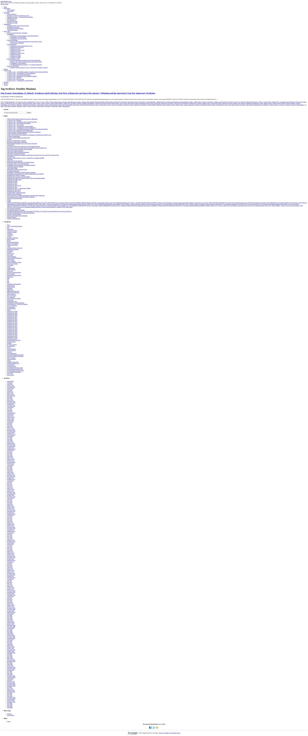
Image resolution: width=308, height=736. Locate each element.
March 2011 (10, 586)
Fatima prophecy (59, 103)
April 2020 (10, 440)
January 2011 (10, 589)
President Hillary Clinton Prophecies (16, 192)
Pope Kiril (82, 105)
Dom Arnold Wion (27, 103)
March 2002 (10, 689)
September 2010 (11, 595)
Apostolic (83, 102)
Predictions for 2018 (12, 327)
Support (6, 69)
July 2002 (9, 687)
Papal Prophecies (10, 102)
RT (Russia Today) (12, 344)
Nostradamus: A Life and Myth (18, 37)
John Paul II (178, 103)
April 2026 (10, 384)
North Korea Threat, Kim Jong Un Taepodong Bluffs (20, 162)
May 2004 (9, 673)
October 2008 (10, 628)
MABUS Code (11, 285)
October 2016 (10, 495)
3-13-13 (42, 102)
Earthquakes (10, 251)
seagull (185, 105)
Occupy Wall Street (12, 305)
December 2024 (11, 395)
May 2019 (9, 455)
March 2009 (10, 621)
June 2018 (9, 468)
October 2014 (10, 530)
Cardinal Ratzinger (184, 102)
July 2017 (9, 482)
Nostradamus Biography (13, 27)
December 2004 (11, 667)
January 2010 (10, 606)
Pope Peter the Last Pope (92, 105)
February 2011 (10, 587)
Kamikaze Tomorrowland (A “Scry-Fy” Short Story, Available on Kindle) (29, 67)
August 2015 (10, 515)
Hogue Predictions (11, 44)
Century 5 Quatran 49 (207, 102)
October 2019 (10, 447)
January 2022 (10, 419)
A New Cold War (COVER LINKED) (17, 133)
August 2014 (10, 533)
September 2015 (11, 514)
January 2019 (10, 460)
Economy (9, 252)
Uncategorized (10, 365)
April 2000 (10, 707)
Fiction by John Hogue (13, 66)
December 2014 (11, 527)
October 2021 (10, 420)
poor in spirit (61, 105)
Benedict (92, 102)
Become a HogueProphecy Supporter (16, 140)
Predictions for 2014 (12, 321)
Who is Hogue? (11, 10)
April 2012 (10, 567)
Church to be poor (233, 102)
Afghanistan (10, 229)
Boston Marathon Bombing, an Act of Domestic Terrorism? (22, 143)
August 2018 (10, 465)
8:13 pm (51, 102)
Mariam (235, 103)
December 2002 (11, 683)
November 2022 (11, 413)
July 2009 (9, 615)
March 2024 (10, 400)
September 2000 (11, 702)
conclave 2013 (275, 102)
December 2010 (11, 590)
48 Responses (66, 106)
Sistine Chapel (234, 105)
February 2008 (11, 635)
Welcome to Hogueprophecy (14, 214)
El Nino (38, 103)
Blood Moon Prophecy (13, 242)
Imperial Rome (142, 103)
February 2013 (11, 553)
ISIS (8, 282)
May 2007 (9, 642)
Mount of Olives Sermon (279, 103)
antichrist (64, 102)
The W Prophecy (11, 357)
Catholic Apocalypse (12, 245)
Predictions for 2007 (12, 313)
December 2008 (11, 625)
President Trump (11, 341)
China (8, 246)
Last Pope (199, 103)
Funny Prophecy (11, 261)
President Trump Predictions (14, 194)
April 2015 (10, 521)
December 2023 (11, 401)
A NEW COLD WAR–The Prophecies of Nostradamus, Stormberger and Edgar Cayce (29, 135)
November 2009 (11, 609)
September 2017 (11, 479)
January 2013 (10, 554)
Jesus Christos (157, 103)
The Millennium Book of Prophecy (16, 210)
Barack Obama (11, 239)
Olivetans (13, 105)
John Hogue (7, 8)
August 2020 (10, 436)
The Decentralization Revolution (15, 354)
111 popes (24, 102)
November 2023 (11, 403)
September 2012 (11, 560)
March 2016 (10, 505)
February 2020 (11, 443)
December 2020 (11, 430)
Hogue (117, 103)
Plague (9, 310)
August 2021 (10, 421)
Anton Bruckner (71, 102)
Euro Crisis (10, 255)
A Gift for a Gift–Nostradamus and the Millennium (20, 130)
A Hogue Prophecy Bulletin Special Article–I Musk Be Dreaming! (24, 132)
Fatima (52, 103)
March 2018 (10, 472)
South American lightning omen (254, 105)
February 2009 (11, 622)
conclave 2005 (267, 102)
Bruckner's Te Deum (139, 102)
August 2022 (10, 414)
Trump (8, 360)
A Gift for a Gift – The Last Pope (15, 79)
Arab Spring (10, 235)
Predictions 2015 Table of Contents (16, 175)
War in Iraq (10, 373)
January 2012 (10, 572)
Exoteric (48, 103)
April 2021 (10, 426)
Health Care (10, 271)
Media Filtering (11, 287)
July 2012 (9, 563)
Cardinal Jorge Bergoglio (172, 102)
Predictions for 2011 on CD (17, 53)
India (8, 278)
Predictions (6, 12)
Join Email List (11, 156)
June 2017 (9, 483)
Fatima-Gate (67, 103)
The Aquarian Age (11, 353)
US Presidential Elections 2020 (15, 369)
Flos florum (73, 103)
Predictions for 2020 (12, 330)
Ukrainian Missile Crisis (13, 363)
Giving (9, 266)
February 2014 (11, 540)
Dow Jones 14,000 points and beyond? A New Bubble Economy (23, 146)
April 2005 (10, 664)
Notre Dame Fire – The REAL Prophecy (17, 304)
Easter (34, 103)
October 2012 (10, 559)
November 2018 (11, 462)
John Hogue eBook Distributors (15, 150)
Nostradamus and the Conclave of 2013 (17, 169)
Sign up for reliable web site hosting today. (169, 733)
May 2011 (9, 583)
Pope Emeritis (68, 105)
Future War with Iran (12, 264)
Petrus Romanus (53, 105)
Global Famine (11, 268)
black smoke (130, 102)
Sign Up (6, 83)
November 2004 (11, 668)
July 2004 (9, 671)
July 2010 (9, 598)
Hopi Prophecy (11, 274)
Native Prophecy (11, 294)
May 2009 (9, 618)
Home (5, 7)
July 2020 (9, 437)
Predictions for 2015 (12, 323)
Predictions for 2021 (12, 331)
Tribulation (19, 106)
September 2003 (11, 677)
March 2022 (10, 416)
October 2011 (10, 576)
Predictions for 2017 (12, 326)
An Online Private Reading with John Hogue (18, 137)
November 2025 (11, 387)
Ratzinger (158, 105)
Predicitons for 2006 (12, 311)
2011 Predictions (11, 20)
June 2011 (9, 582)
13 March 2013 (31, 102)
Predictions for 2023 (12, 336)
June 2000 (9, 704)
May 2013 (9, 548)
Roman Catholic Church (177, 105)
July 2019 (9, 452)
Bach (88, 102)
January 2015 (10, 525)
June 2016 (9, 501)
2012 (8, 225)
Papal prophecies (32, 105)
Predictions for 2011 (15, 51)
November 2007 (11, 637)
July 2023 (9, 408)
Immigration (10, 277)
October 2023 (10, 404)
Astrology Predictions (12, 238)
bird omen (124, 102)
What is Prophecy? (12, 14)
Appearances (10, 11)
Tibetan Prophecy (11, 359)
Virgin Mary (47, 106)
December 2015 (11, 509)
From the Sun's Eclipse (101, 103)
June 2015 (9, 518)
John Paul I (171, 103)
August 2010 (10, 596)
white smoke (54, 106)
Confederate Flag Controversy (14, 248)
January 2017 (10, 491)
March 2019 (10, 457)
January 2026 (10, 385)
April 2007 (10, 644)
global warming (111, 103)
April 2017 (10, 486)
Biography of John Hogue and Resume (17, 142)
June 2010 (9, 599)
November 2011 (11, 574)
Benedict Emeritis (99, 102)
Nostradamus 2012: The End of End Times (18, 25)
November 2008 (11, 626)
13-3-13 (38, 102)
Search (6, 109)
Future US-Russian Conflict (14, 262)
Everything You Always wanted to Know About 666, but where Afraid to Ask (27, 148)
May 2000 (9, 706)
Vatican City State (31, 106)
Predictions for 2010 (15, 54)
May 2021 (9, 424)
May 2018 (9, 469)
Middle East (10, 290)
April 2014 (10, 538)
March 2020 (10, 442)
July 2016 (9, 499)
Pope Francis (76, 105)
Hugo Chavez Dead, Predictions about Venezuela (19, 149)
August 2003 (10, 678)
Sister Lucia (228, 105)
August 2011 (10, 579)
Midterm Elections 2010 (13, 291)
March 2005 (10, 665)
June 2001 (9, 693)
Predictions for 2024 (12, 337)
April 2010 (10, 602)
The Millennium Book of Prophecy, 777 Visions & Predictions (26, 64)
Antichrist (9, 233)
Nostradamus (7, 24)
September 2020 (11, 434)
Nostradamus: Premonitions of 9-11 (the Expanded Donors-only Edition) (25, 174)
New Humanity (11, 297)
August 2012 (10, 561)
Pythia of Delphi (152, 105)
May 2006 (9, 657)
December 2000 (11, 697)
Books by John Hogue (12, 243)
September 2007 (11, 638)
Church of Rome (223, 102)
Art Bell (9, 236)
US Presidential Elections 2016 (15, 367)
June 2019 (9, 453)
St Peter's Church (273, 105)
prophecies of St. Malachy (140, 105)
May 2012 (9, 566)
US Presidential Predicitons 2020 (15, 370)
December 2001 (11, 691)
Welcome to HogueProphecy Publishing (17, 33)
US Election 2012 (11, 366)
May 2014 (9, 537)
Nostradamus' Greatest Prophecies (15, 302)
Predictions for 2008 (12, 23)
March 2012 (10, 569)
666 (8, 227)
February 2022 (11, 417)
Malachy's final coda (227, 103)
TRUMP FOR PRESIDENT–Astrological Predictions (20, 213)
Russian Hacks (11, 346)
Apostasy (78, 102)
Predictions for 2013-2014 (17, 47)
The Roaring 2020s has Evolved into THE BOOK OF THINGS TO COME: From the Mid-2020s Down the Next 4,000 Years (39, 211)
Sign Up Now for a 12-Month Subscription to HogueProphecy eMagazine (26, 195)
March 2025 (10, 393)
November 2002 (11, 684)
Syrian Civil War (11, 350)
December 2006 (11, 650)
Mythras (298, 103)
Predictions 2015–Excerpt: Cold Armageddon (18, 176)
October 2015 (10, 512)
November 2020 (11, 432)
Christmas (216, 102)
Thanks (9, 200)
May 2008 (9, 631)
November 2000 (11, 699)
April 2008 (10, 632)
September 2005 (11, 661)
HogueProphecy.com (6, 1)
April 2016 (10, 504)
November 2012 (11, 557)
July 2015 (9, 517)
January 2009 (10, 624)
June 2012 (9, 564)
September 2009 (11, 612)
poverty (109, 105)
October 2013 (10, 543)
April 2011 (10, 585)
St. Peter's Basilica (299, 105)
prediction (120, 105)
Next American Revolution (14, 298)
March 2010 (10, 603)
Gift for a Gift (7, 70)
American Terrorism (12, 230)
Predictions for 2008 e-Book (14, 179)
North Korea (10, 300)
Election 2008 (10, 253)
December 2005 (11, 660)
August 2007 (10, 639)
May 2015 (9, 520)
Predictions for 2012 (12, 18)
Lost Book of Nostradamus (14, 284)
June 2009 (9, 616)
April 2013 (10, 550)
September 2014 (11, 531)
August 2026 (10, 381)
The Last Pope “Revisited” (17, 43)
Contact (6, 85)
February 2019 (11, 459)
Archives (6, 82)
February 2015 (11, 524)
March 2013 (10, 551)
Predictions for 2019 (12, 328)
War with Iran (10, 375)
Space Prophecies (11, 349)
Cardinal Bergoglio (150, 102)
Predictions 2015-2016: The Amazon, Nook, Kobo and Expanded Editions (26, 178)
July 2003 (9, 680)
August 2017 (10, 481)
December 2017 (11, 475)
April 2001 (10, 696)
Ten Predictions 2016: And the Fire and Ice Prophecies (21, 197)
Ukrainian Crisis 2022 (12, 362)
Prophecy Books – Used (13, 59)
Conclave (260, 102)
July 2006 (9, 654)
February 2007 (11, 647)
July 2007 (9, 641)
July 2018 (9, 466)
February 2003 (11, 681)
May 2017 (9, 485)
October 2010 (10, 593)
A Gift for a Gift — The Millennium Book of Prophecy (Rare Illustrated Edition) (27, 72)
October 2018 (10, 463)
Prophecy (9, 343)
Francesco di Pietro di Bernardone (85, 103)
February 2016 (11, 507)
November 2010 (11, 592)
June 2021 (9, 423)
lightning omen (206, 103)
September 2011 (11, 577)
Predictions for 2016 (12, 324)
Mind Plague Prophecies (13, 292)
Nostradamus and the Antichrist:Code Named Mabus (15, 29)
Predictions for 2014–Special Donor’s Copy (18, 15)
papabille (25, 105)
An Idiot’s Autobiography (13, 136)
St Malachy (265, 105)
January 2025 (10, 394)
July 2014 (9, 534)
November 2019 (11, 446)
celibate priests (197, 102)
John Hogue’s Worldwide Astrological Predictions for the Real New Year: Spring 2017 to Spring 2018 (33, 155)
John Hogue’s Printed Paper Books (16, 153)
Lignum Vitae (214, 103)
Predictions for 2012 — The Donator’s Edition (19, 188)
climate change (253, 102)
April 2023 (10, 411)
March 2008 (10, 634)
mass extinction (242, 103)
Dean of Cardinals (17, 103)
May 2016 (9, 502)
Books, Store (7, 31)
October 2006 (10, 651)
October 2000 (10, 700)
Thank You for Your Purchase (14, 198)
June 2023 (9, 410)
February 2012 (11, 570)
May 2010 (9, 600)
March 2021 (10, 427)
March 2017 (10, 488)
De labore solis (8, 103)
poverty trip (114, 105)
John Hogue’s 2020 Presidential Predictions (18, 152)
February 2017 (11, 489)
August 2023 (10, 407)
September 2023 (11, 406)
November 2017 (11, 476)
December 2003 (11, 676)
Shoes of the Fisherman (218, 105)
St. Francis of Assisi (289, 105)
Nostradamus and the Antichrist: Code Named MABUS (24, 36)
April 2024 (10, 398)
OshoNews (19, 105)
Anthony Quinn (57, 102)
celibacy (191, 102)
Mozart (288, 103)
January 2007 (10, 648)
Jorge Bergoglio (192, 103)
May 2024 (9, 397)
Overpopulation (11, 307)
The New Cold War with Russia (15, 356)
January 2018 (10, 473)
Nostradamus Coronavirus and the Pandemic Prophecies (21, 172)
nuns (9, 105)
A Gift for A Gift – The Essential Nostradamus (19, 74)
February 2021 (11, 429)
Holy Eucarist (123, 103)
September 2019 (11, 449)
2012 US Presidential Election (14, 226)
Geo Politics (10, 265)
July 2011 (9, 580)
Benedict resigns (109, 102)
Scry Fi (9, 347)
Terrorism (9, 352)
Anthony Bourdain (12, 232)
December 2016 (11, 492)
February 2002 (11, 690)
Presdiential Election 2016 (13, 340)
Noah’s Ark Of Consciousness (14, 161)
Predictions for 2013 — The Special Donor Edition (20, 17)
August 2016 (10, 498)
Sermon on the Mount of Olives (203, 105)
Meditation (249, 103)
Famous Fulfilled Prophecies (14, 258)
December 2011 (11, 573)
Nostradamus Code (12, 301)
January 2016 (10, 508)
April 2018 (10, 470)
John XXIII (184, 103)
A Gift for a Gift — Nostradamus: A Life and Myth (20, 80)
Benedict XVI (117, 102)
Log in (8, 721)
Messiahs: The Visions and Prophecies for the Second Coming (26, 41)
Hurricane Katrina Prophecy (14, 275)
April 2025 (10, 391)
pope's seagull (102, 105)
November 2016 (11, 494)
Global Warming (11, 269)
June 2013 (9, 547)
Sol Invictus (242, 105)
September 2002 (11, 686)
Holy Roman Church (133, 103)
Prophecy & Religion (12, 40)
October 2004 (10, 670)
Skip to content (4, 4)
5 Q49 (46, 102)
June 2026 (9, 382)
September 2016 (11, 496)
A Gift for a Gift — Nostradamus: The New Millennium (21, 73)
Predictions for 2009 (12, 21)
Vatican (24, 106)
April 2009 (10, 619)
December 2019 (11, 444)
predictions (126, 105)
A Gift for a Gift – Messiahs (14, 77)
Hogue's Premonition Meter (14, 272)
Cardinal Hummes (160, 102)
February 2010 (11, 605)
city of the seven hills (243, 102)
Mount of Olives (268, 103)
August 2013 (10, 544)
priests (131, 105)
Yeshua (60, 106)
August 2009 (10, 613)
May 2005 (9, 663)
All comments (10, 715)
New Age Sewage (11, 295)
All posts (9, 713)
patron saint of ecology (43, 105)
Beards (9, 240)
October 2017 (10, 478)
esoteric (43, 103)
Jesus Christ (150, 103)
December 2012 (11, 556)
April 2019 (10, 456)
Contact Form (10, 145)
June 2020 (9, 439)
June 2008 (9, 629)
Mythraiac (293, 103)
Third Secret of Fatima (10, 106)
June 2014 (9, 535)
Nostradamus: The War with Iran (18, 38)
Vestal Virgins (40, 106)
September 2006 (11, 652)
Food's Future (10, 259)
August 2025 (10, 388)
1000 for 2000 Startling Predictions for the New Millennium (25, 60)
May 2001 (9, 694)
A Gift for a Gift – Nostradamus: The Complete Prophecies (22, 76)
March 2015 (10, 522)
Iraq (8, 281)
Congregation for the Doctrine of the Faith (290, 102)
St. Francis (281, 105)
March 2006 (10, 658)
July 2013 (9, 546)
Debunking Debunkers (13, 249)
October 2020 (10, 433)
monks (261, 103)
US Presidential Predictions (14, 372)
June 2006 (9, 655)
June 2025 (9, 390)
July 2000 (9, 703)
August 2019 (10, 450)
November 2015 (11, 511)
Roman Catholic (166, 105)
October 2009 (10, 611)
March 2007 (10, 645)
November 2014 (11, 528)
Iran (8, 279)
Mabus (220, 103)
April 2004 (10, 674)
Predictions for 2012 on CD (17, 50)
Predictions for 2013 (12, 320)
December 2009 (11, 608)
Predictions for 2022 (12, 333)
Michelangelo (255, 103)
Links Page (10, 159)
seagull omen (191, 105)
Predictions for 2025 (12, 339)
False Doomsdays (11, 256)
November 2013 (11, 541)
